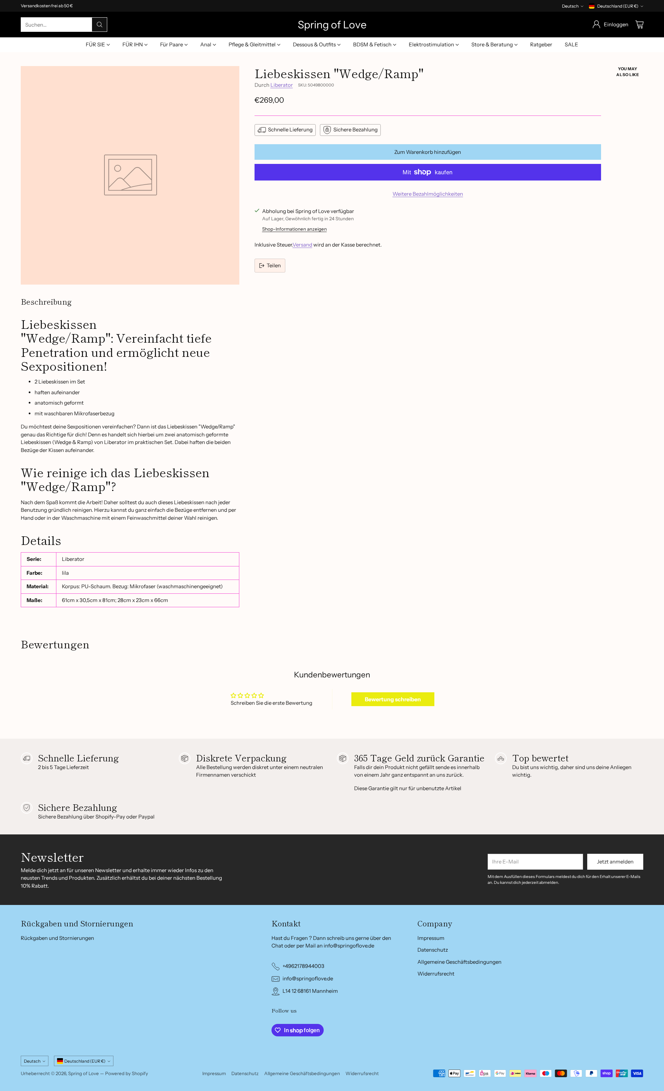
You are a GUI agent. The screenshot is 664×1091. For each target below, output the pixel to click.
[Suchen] (99, 24)
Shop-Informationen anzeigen (294, 229)
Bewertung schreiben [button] (393, 699)
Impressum (430, 938)
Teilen (274, 265)
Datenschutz (432, 949)
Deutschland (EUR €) (617, 6)
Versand (302, 244)
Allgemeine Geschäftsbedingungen (459, 962)
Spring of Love (83, 1073)
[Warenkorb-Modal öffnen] (639, 24)
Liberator (281, 85)
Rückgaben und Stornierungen (57, 938)
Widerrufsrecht (435, 973)
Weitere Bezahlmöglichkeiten (428, 194)
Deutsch (570, 6)
